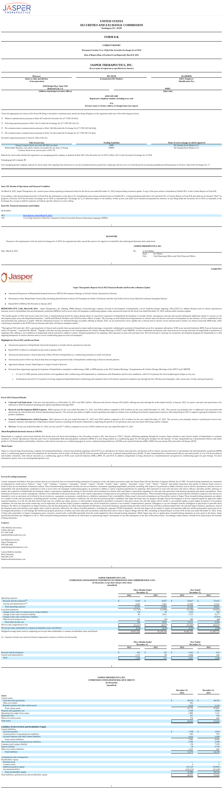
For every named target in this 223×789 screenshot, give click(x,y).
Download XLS (212, 7)
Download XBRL (216, 7)
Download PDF (207, 7)
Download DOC (203, 7)
